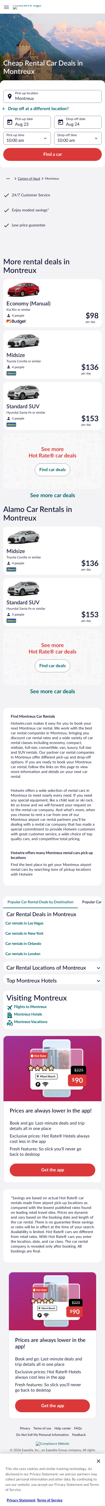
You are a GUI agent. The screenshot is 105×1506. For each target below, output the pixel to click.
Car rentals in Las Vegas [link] (24, 923)
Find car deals (52, 470)
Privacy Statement (21, 1500)
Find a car (52, 154)
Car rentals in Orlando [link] (23, 944)
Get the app (52, 1170)
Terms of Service (49, 1500)
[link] (52, 1008)
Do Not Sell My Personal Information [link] (42, 1434)
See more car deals (52, 495)
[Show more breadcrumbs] (8, 178)
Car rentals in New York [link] (24, 934)
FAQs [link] (78, 1428)
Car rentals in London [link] (22, 954)
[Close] (98, 1461)
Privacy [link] (25, 1428)
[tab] (40, 902)
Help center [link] (62, 1428)
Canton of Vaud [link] (29, 178)
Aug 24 (72, 124)
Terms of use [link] (42, 1428)
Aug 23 (22, 124)
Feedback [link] (79, 1434)
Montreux (24, 98)
